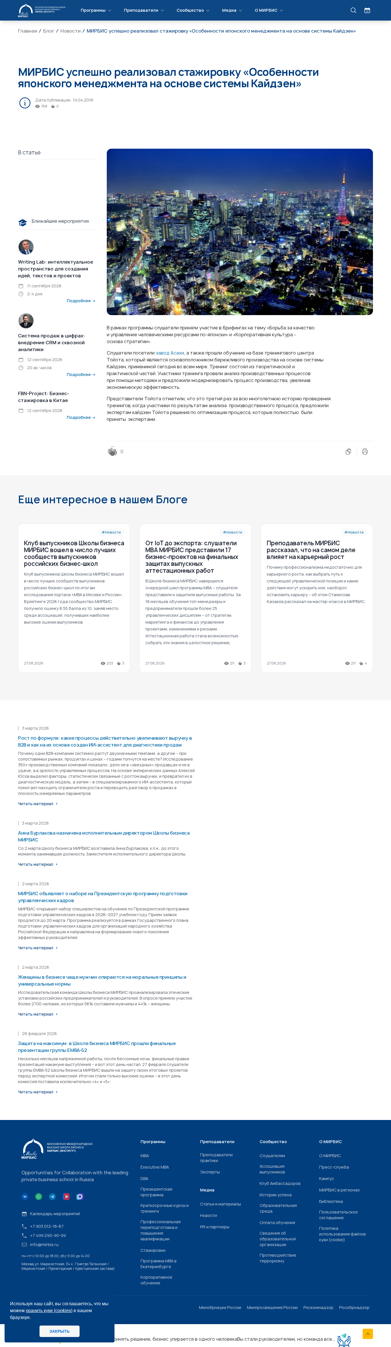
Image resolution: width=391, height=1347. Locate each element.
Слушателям (272, 1155)
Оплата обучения (277, 1222)
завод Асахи (170, 353)
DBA (144, 1178)
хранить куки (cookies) (49, 1310)
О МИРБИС (266, 10)
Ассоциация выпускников (272, 1169)
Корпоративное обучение (156, 1280)
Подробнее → (81, 300)
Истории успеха (276, 1194)
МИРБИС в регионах (339, 1190)
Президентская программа (156, 1191)
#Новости (111, 532)
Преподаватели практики (216, 1157)
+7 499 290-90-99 (48, 1235)
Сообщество (190, 10)
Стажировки (153, 1250)
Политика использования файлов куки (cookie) (342, 1233)
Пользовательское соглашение (338, 1214)
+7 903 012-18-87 (47, 1226)
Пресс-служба (334, 1167)
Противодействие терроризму (278, 1258)
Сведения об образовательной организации (278, 1238)
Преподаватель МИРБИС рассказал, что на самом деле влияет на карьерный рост (311, 550)
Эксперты (210, 1172)
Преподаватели (141, 10)
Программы (93, 10)
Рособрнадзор (354, 1307)
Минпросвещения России (272, 1307)
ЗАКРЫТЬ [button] (60, 1331)
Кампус (326, 1178)
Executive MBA (155, 1167)
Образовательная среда (278, 1208)
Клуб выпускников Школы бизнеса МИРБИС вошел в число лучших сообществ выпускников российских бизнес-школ (74, 553)
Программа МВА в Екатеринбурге (159, 1263)
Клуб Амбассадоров (280, 1183)
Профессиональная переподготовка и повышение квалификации (161, 1230)
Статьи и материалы (220, 1204)
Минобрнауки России (220, 1307)
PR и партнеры (214, 1226)
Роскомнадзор (318, 1307)
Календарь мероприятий (55, 1213)
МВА (145, 1155)
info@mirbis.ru (44, 1244)
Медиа (229, 10)
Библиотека (331, 1201)
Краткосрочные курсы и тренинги (165, 1208)
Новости (208, 1215)
